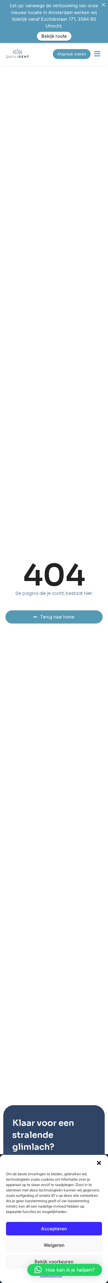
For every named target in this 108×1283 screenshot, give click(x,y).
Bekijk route (54, 36)
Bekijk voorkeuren (54, 1261)
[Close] (103, 4)
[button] (99, 1162)
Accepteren (54, 1229)
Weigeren (54, 1245)
